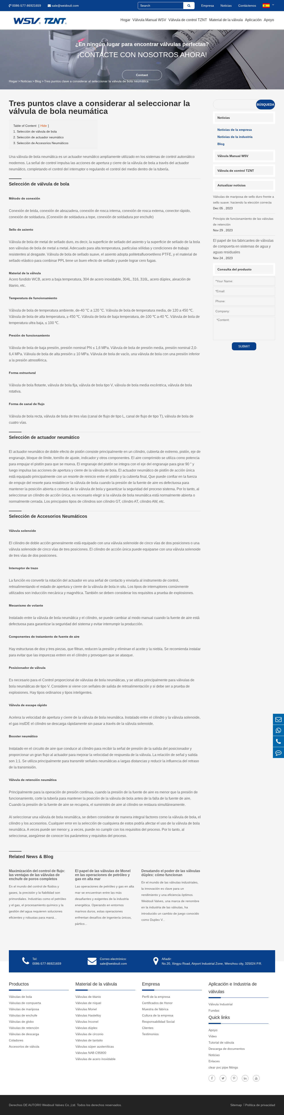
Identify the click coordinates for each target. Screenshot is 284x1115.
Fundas (214, 1010)
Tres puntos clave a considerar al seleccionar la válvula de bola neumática (96, 81)
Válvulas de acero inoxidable (95, 1059)
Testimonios (150, 1034)
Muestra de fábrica (155, 1009)
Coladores (16, 1040)
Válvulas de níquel (88, 1003)
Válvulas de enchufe (23, 1015)
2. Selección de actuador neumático (38, 137)
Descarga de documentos (227, 1048)
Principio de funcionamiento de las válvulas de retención (243, 224)
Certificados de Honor (157, 1003)
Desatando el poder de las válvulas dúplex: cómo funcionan (170, 873)
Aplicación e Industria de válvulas (233, 988)
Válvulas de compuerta (25, 1003)
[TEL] (278, 741)
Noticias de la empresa (234, 129)
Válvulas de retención (24, 1028)
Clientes (147, 1028)
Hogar (125, 20)
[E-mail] (278, 719)
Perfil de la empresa (156, 996)
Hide (43, 125)
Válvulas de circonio (89, 1034)
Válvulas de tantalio (89, 1040)
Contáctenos (247, 5)
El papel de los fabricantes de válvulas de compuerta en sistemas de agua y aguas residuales (243, 249)
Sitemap (236, 1105)
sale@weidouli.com (65, 5)
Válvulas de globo (21, 1021)
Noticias (226, 5)
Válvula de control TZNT (187, 20)
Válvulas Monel (86, 1009)
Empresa (207, 5)
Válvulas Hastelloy (88, 1015)
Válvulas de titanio (88, 996)
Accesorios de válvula (24, 1046)
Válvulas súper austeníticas (94, 1046)
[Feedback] (278, 752)
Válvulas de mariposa (24, 1009)
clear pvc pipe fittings (223, 1067)
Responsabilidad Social (158, 1021)
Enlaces (214, 1061)
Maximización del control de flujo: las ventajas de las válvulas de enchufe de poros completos (37, 875)
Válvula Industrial (221, 1004)
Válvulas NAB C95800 (90, 1053)
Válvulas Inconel (86, 1021)
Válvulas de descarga (24, 1034)
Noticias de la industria (234, 137)
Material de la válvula (226, 20)
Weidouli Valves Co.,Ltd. (59, 1105)
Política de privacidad (260, 1105)
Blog (38, 81)
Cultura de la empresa (157, 1015)
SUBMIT (244, 346)
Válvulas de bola (20, 996)
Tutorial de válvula (221, 1042)
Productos (19, 984)
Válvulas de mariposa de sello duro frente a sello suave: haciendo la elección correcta (243, 202)
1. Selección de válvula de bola (35, 131)
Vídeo (213, 1036)
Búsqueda (265, 104)
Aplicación (253, 20)
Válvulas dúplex (86, 1028)
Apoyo (269, 20)
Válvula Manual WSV (149, 20)
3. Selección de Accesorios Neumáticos (40, 143)
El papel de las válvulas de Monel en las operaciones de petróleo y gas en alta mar (102, 875)
